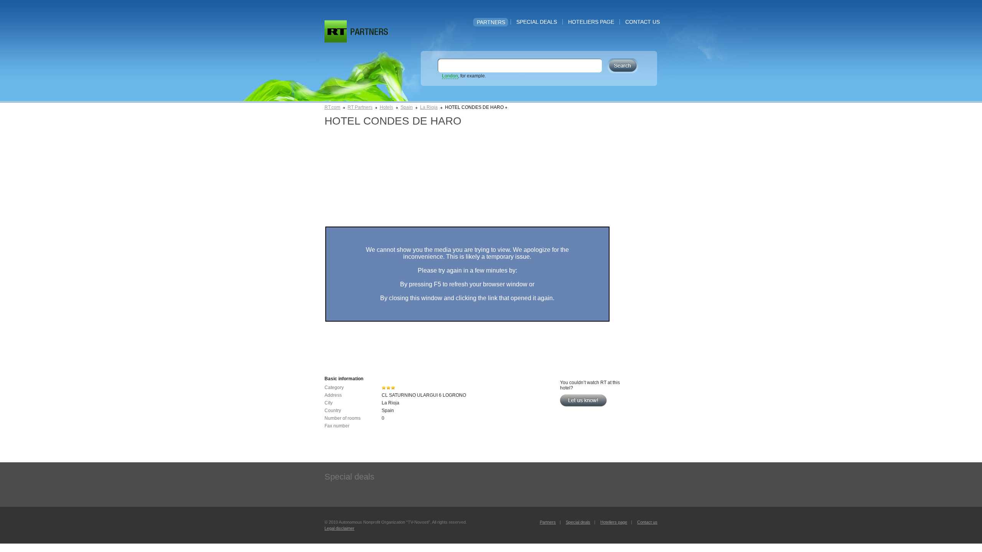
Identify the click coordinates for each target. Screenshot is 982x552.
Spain (406, 107)
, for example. (464, 76)
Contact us (642, 22)
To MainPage (369, 31)
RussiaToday (336, 31)
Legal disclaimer (339, 528)
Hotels (386, 107)
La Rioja (429, 107)
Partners (491, 22)
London (450, 76)
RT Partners (360, 107)
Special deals (536, 22)
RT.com (332, 107)
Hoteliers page (591, 22)
